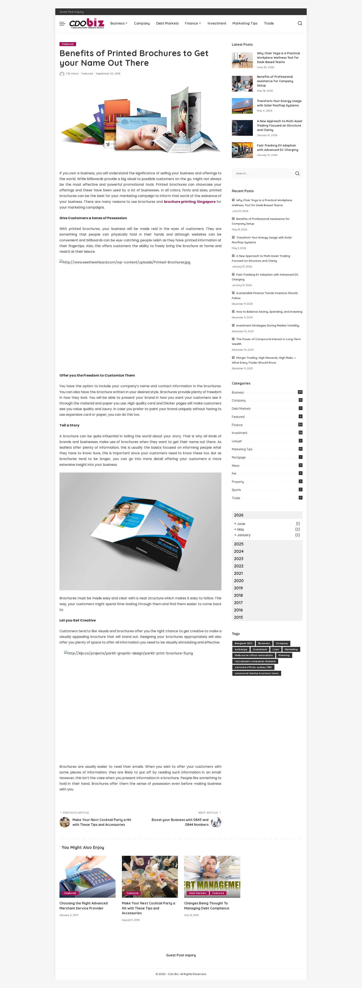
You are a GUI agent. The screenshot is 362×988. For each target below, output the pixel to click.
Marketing (291, 649)
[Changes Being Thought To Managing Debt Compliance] (212, 877)
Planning (284, 655)
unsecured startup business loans (257, 673)
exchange (241, 649)
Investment (239, 433)
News (235, 465)
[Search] (300, 23)
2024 (239, 551)
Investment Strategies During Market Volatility (267, 325)
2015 (238, 617)
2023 (238, 558)
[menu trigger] (64, 23)
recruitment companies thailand (255, 661)
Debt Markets (241, 408)
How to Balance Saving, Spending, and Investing (269, 311)
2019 (238, 587)
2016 (238, 609)
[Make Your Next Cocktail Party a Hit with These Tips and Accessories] (150, 877)
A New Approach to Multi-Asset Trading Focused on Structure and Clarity (279, 125)
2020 (239, 580)
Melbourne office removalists (254, 655)
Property (238, 482)
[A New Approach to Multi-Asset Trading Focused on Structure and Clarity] (242, 128)
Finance (237, 425)
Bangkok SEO (243, 643)
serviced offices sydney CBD (253, 667)
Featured (68, 44)
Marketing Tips (242, 449)
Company (239, 400)
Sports (236, 490)
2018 (238, 595)
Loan (276, 649)
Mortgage (239, 457)
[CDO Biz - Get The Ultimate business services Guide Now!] (87, 23)
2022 (238, 565)
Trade (236, 498)
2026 (238, 515)
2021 (238, 573)
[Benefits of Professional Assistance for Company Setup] (242, 84)
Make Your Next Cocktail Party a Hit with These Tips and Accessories (148, 908)
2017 (238, 602)
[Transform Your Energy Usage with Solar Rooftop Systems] (242, 106)
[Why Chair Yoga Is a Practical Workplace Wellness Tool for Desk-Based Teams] (242, 60)
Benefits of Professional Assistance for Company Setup (275, 81)
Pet (234, 473)
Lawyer (237, 441)
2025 (239, 543)
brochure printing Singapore (190, 201)
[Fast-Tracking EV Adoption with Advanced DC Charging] (242, 150)
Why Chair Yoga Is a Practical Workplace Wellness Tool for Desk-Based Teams (278, 57)
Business (238, 392)
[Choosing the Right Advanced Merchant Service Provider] (87, 877)
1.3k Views (72, 73)
